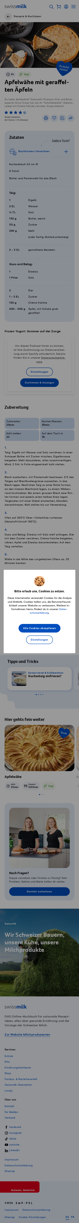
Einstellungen (39, 640)
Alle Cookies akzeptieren (39, 628)
